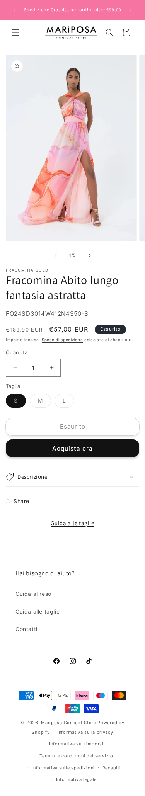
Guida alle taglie (72, 523)
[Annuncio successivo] (130, 10)
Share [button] (21, 501)
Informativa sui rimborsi (76, 744)
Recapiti (111, 767)
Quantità (16, 352)
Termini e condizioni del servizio (76, 756)
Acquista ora (72, 448)
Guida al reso (33, 593)
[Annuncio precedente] (14, 10)
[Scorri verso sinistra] (55, 255)
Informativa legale (76, 779)
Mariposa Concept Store (68, 722)
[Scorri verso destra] (89, 255)
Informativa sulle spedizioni (63, 767)
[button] (15, 32)
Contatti (26, 629)
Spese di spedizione (62, 339)
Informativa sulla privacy (85, 732)
